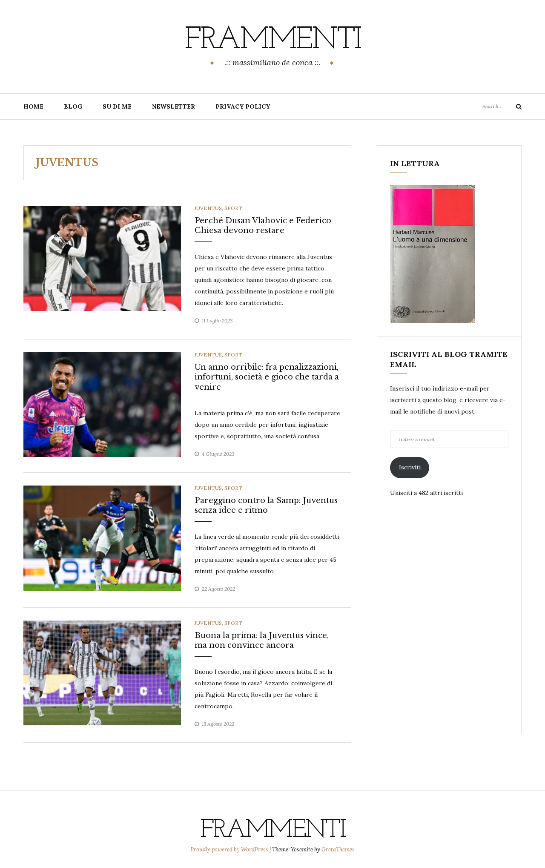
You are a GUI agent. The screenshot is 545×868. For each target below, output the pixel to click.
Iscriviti (410, 467)
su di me (117, 106)
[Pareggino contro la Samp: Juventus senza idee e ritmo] (102, 537)
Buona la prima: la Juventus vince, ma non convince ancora (262, 640)
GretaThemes (338, 849)
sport (233, 208)
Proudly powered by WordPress (230, 849)
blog (73, 106)
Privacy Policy (242, 106)
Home (33, 106)
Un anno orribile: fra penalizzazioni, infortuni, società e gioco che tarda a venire (267, 377)
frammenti (272, 40)
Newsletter (173, 106)
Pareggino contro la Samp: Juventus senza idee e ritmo (266, 505)
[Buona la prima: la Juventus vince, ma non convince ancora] (102, 672)
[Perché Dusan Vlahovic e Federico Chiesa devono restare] (102, 258)
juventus (208, 208)
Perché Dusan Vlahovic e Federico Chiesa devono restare (263, 225)
